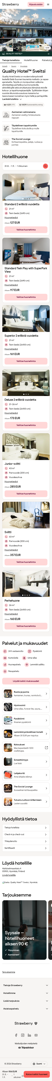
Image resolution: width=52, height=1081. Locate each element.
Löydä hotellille (9, 875)
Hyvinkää (23, 66)
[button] (26, 187)
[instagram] (22, 1035)
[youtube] (36, 1035)
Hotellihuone (31, 60)
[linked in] (29, 1035)
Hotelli (4, 66)
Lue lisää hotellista (10, 99)
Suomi (13, 66)
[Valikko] (48, 4)
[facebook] (16, 1035)
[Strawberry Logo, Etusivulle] (10, 4)
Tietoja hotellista (11, 60)
